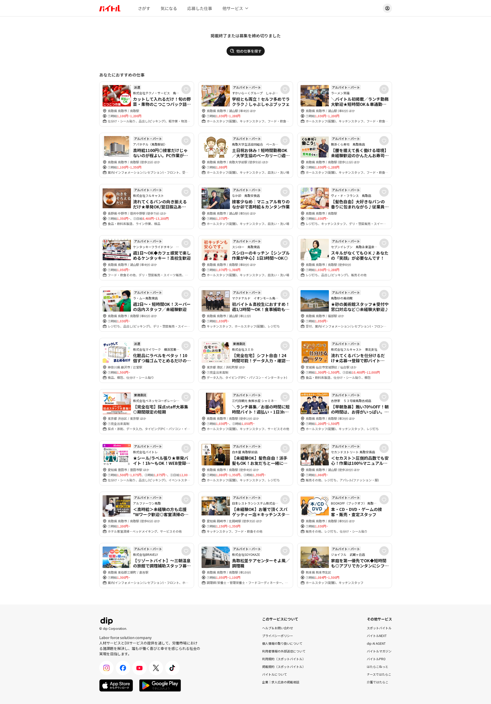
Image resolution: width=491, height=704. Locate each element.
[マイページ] (387, 8)
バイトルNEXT (377, 635)
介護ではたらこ (377, 682)
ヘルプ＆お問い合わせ (277, 628)
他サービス (232, 8)
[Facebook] (123, 668)
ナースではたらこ (379, 674)
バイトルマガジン (379, 651)
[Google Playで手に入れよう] (160, 685)
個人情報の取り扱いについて (282, 643)
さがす (144, 8)
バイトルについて (274, 674)
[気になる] (186, 89)
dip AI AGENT (376, 643)
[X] (156, 668)
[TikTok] (172, 668)
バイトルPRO (376, 659)
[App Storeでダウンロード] (116, 685)
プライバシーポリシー (277, 635)
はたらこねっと (377, 666)
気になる (169, 8)
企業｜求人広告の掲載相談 (280, 682)
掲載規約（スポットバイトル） (283, 666)
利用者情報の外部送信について (283, 651)
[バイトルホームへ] (109, 8)
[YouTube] (139, 668)
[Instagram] (106, 668)
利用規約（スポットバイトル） (283, 659)
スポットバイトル (379, 628)
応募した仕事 (199, 8)
